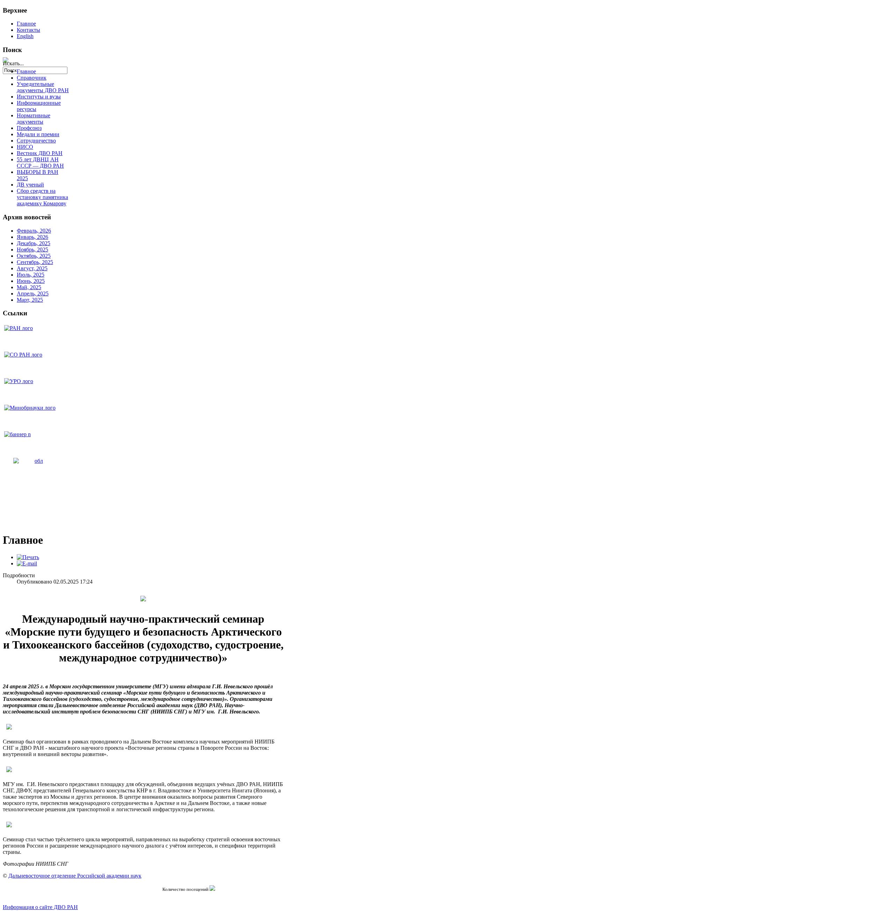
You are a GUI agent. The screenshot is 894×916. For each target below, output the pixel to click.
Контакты (28, 30)
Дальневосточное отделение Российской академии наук (74, 876)
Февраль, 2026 (34, 231)
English (25, 36)
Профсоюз (29, 128)
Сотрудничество (36, 141)
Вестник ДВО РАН (40, 153)
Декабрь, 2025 (33, 243)
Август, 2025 (32, 268)
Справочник (31, 78)
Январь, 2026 (32, 237)
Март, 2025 (30, 300)
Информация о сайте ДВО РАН (40, 907)
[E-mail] (27, 563)
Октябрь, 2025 (34, 256)
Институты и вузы (39, 97)
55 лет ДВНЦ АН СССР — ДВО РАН (40, 162)
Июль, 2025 (30, 275)
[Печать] (28, 557)
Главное (26, 24)
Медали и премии (38, 134)
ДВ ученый (30, 185)
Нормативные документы (33, 118)
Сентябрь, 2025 (35, 262)
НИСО (25, 147)
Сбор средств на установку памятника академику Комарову (42, 197)
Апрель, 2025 (33, 293)
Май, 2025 (29, 287)
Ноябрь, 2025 (32, 249)
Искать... (13, 63)
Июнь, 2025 (31, 281)
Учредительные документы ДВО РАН (43, 87)
